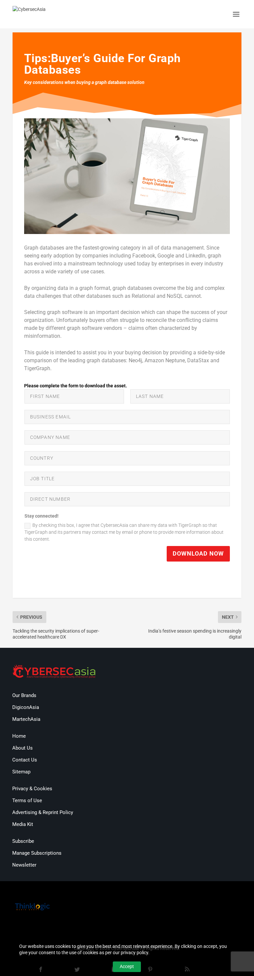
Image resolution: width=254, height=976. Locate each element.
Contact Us (24, 760)
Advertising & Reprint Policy (42, 812)
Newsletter (24, 865)
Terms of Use (27, 800)
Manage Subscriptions (37, 853)
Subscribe (23, 841)
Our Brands (24, 695)
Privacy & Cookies (32, 789)
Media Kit (22, 824)
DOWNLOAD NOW (198, 553)
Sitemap (21, 772)
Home (19, 736)
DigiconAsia (25, 707)
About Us (22, 748)
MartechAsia (26, 719)
